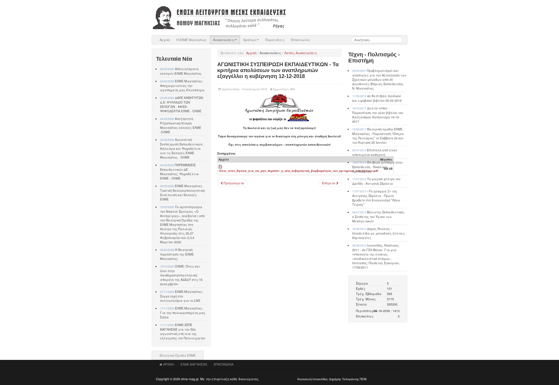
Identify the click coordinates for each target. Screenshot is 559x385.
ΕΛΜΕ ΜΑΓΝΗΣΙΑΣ (194, 364)
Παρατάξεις (275, 40)
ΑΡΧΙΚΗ (168, 364)
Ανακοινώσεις (224, 40)
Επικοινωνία (300, 40)
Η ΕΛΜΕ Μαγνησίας (191, 40)
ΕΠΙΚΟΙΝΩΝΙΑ (223, 364)
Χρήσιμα (250, 40)
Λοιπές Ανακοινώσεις (300, 53)
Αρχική (165, 40)
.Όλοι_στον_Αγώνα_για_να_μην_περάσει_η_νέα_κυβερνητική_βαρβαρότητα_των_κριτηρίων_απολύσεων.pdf (298, 171)
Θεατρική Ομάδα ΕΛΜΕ (178, 355)
